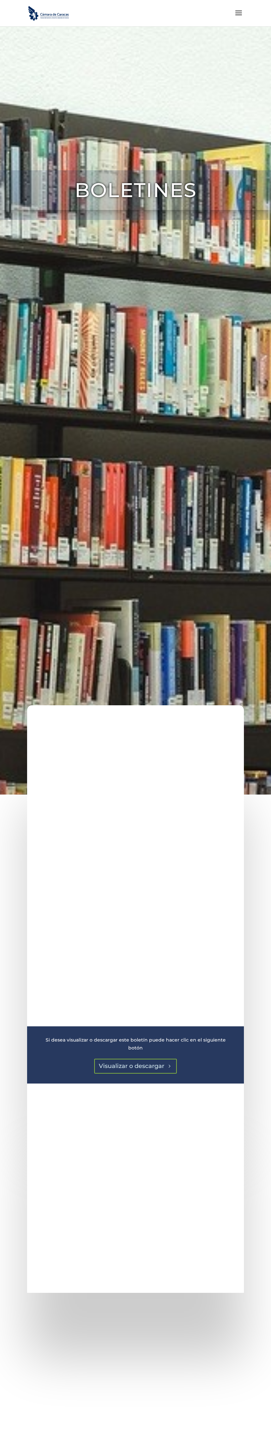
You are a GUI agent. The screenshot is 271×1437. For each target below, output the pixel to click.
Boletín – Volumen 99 (135, 1357)
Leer (135, 1403)
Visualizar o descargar (131, 1066)
